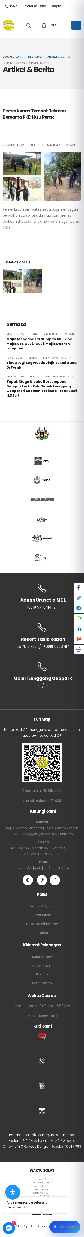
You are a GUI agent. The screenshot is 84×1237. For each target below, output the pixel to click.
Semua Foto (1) (17, 262)
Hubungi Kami (42, 956)
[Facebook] (55, 880)
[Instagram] (28, 880)
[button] (55, 25)
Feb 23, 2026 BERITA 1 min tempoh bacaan (39, 357)
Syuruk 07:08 (41, 1182)
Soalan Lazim (42, 965)
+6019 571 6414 (38, 607)
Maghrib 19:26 (41, 1193)
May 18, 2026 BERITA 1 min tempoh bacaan (40, 376)
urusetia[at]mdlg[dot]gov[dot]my (42, 868)
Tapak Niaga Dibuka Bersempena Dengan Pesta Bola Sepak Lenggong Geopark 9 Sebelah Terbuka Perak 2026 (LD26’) (42, 389)
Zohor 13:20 (41, 1186)
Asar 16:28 (41, 1189)
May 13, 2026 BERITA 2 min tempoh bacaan (40, 334)
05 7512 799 (27, 646)
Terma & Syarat (42, 906)
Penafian (42, 932)
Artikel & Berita (58, 57)
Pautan (42, 974)
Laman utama (12, 57)
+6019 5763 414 (56, 646)
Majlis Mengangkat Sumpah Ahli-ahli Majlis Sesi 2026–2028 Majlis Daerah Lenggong (39, 344)
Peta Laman (42, 983)
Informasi (35, 57)
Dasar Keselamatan (42, 923)
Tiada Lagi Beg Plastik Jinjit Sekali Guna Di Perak (42, 365)
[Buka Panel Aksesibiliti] (12, 1192)
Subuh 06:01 (41, 1179)
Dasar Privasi (42, 915)
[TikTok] (42, 880)
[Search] (28, 26)
